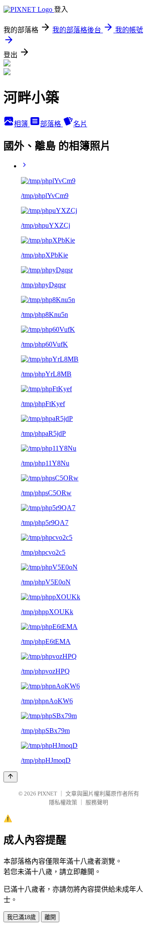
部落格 (51, 124)
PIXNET (47, 793)
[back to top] (10, 776)
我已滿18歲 (21, 917)
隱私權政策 (63, 802)
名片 (80, 124)
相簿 (22, 124)
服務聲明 (96, 802)
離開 (50, 917)
